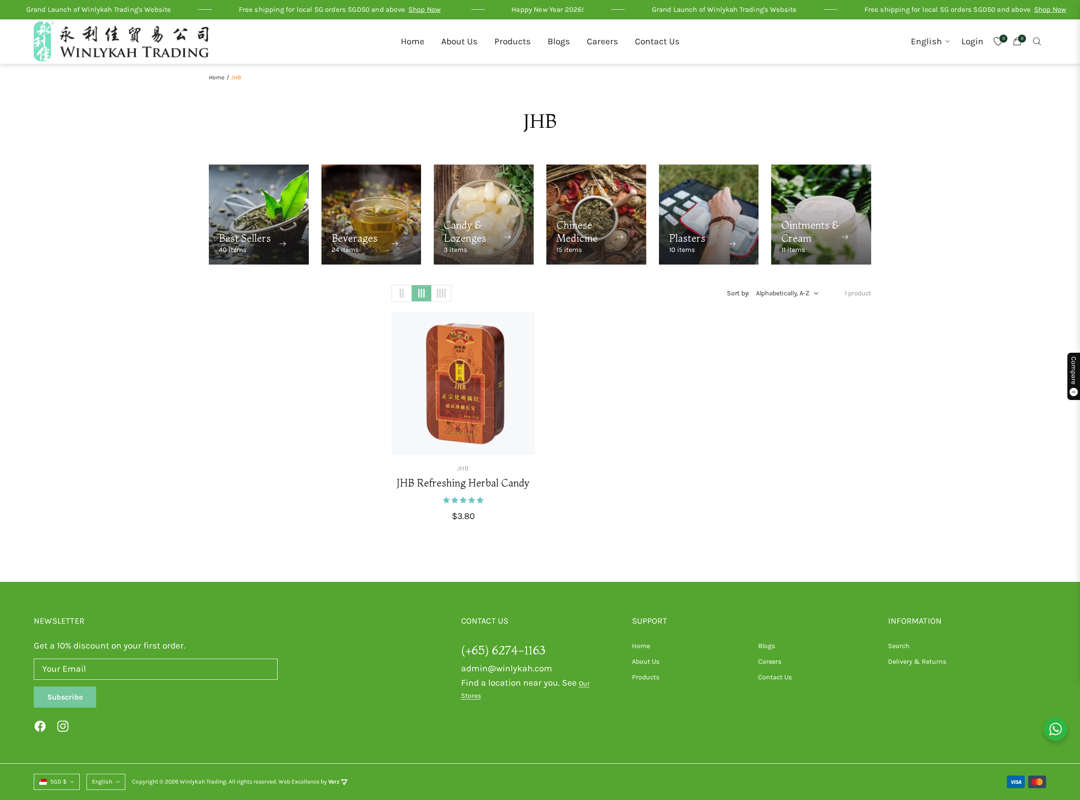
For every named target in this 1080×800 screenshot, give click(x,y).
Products (645, 677)
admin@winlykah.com (506, 668)
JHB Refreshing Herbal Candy (463, 483)
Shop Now (364, 9)
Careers (769, 661)
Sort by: (738, 293)
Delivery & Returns (917, 661)
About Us (645, 661)
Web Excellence (298, 781)
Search (899, 646)
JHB (463, 468)
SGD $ (58, 781)
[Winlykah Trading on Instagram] (63, 726)
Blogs (766, 646)
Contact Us (775, 677)
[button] (1037, 41)
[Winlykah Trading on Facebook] (40, 726)
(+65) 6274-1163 (503, 650)
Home (216, 77)
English (926, 41)
